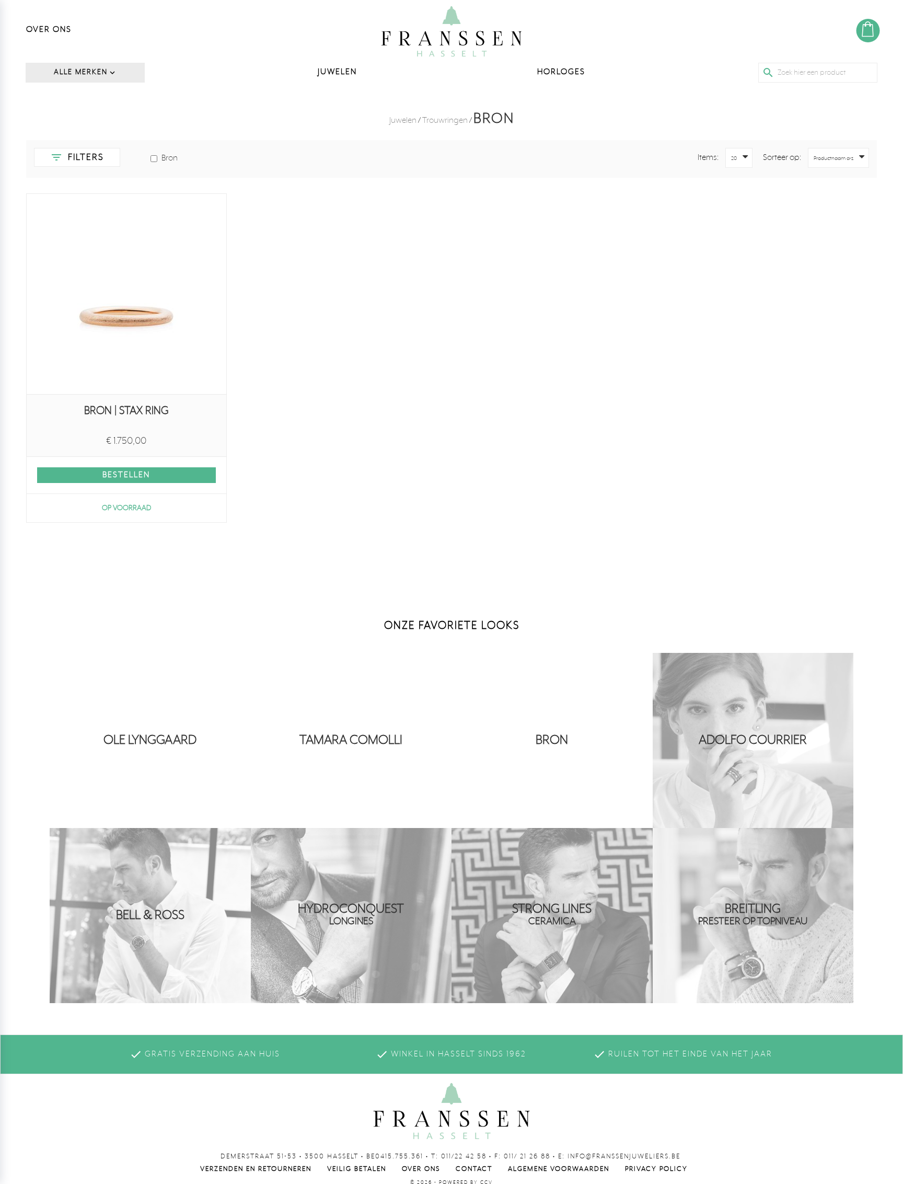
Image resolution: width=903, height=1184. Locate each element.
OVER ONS (49, 30)
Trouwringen (445, 120)
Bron (169, 158)
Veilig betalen (356, 1169)
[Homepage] (451, 31)
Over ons (421, 1169)
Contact (474, 1169)
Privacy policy (656, 1169)
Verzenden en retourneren (255, 1169)
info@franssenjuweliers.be (624, 1156)
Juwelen (402, 120)
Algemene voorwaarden (558, 1169)
